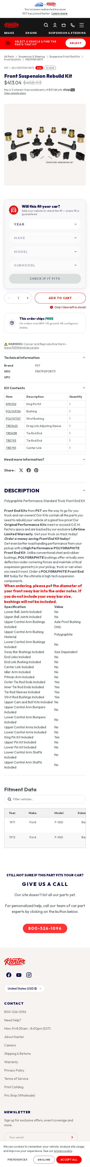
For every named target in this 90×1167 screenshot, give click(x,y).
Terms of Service (16, 1079)
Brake (9, 33)
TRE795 (11, 448)
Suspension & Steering (67, 33)
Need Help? (12, 1020)
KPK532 (11, 404)
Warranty (11, 1062)
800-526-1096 (45, 928)
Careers (10, 1045)
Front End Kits (12, 59)
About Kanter (14, 1037)
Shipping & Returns (17, 1053)
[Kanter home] (8, 43)
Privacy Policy (14, 1070)
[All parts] (81, 25)
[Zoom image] (45, 144)
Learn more (59, 13)
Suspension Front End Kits (64, 56)
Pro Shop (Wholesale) (19, 1095)
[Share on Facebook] (28, 470)
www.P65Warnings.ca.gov (21, 347)
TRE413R (11, 433)
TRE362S (12, 426)
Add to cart (60, 298)
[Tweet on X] (21, 470)
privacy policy (63, 1151)
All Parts (9, 56)
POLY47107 (13, 418)
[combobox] (45, 224)
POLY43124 (13, 411)
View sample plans (15, 93)
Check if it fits (45, 278)
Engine (31, 33)
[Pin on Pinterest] (36, 470)
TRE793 (11, 440)
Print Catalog (13, 1087)
